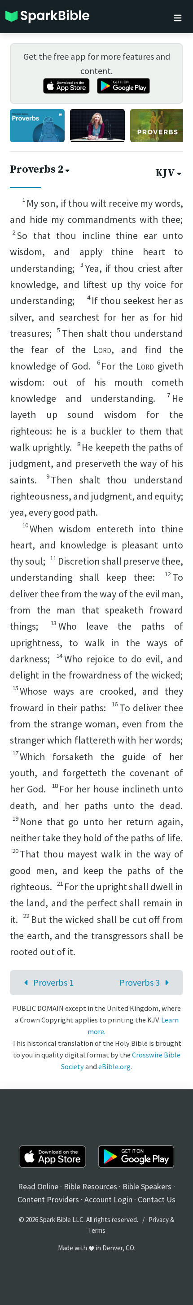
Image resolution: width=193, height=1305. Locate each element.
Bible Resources (90, 1186)
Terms (96, 1230)
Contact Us (156, 1199)
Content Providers (48, 1199)
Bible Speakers (147, 1186)
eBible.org (114, 1066)
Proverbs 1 (53, 982)
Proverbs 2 (36, 169)
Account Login (108, 1199)
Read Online (38, 1186)
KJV (165, 173)
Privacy (159, 1219)
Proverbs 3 (139, 982)
